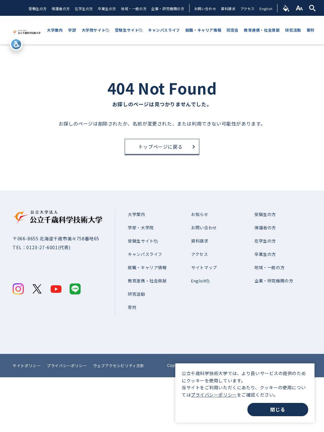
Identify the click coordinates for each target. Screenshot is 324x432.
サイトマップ (204, 267)
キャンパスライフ (145, 254)
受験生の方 (37, 8)
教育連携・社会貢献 (147, 281)
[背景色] (286, 8)
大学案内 (136, 214)
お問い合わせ (205, 8)
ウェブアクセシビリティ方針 (118, 365)
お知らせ (199, 214)
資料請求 (228, 8)
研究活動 (136, 294)
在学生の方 (84, 8)
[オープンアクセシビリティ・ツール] (16, 44)
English (265, 8)
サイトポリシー (26, 365)
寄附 (132, 307)
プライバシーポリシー (214, 395)
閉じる (277, 409)
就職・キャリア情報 (147, 267)
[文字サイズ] (299, 8)
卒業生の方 (107, 8)
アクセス (247, 8)
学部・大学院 (141, 228)
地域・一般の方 (133, 8)
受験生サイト (141, 241)
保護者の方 (61, 8)
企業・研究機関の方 (167, 8)
